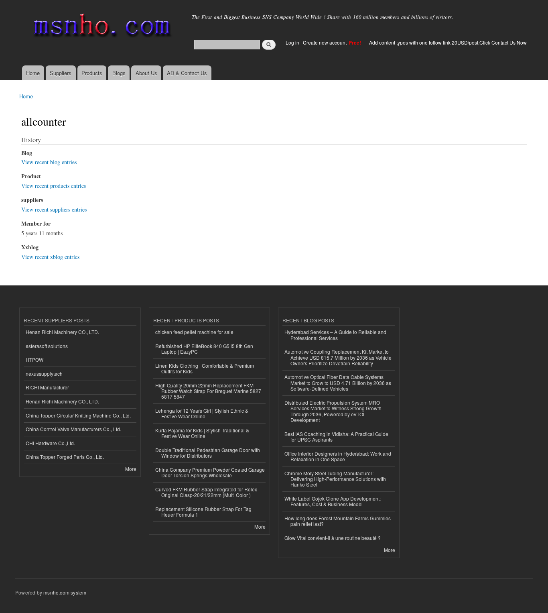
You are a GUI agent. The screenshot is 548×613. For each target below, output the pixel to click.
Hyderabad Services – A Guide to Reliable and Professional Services (335, 334)
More (130, 468)
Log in (292, 42)
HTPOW (34, 359)
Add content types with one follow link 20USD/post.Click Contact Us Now (448, 42)
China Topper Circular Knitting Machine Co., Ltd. (78, 415)
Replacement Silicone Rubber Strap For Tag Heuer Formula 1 (203, 511)
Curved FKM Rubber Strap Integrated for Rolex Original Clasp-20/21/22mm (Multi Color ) (206, 492)
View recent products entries (53, 185)
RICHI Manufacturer (47, 387)
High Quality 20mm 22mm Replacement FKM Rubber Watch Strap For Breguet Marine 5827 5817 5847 (208, 391)
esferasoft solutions (47, 345)
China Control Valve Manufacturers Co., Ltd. (73, 429)
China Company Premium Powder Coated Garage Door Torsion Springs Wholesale (210, 472)
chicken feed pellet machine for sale (194, 331)
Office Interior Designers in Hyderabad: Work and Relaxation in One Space (337, 456)
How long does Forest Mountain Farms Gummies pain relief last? (337, 521)
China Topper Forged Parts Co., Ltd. (65, 456)
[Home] (100, 27)
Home (33, 73)
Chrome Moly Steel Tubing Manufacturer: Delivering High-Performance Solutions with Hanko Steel (335, 479)
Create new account (325, 42)
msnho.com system (64, 592)
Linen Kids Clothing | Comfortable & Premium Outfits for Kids (204, 368)
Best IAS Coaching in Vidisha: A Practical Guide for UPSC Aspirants (336, 436)
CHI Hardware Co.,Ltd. (50, 443)
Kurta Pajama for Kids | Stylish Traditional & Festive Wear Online (202, 433)
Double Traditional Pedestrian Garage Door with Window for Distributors (207, 452)
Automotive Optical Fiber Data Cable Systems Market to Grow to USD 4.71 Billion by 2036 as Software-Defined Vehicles (337, 382)
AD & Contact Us (187, 73)
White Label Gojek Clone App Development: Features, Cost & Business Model (332, 501)
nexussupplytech (44, 373)
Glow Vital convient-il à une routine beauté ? (332, 537)
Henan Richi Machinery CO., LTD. (62, 331)
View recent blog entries (49, 162)
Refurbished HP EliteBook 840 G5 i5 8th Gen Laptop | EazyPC (204, 348)
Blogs (119, 73)
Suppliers (60, 73)
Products (91, 73)
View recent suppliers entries (54, 209)
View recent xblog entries (50, 257)
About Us (146, 73)
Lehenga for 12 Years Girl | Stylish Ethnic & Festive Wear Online (201, 413)
